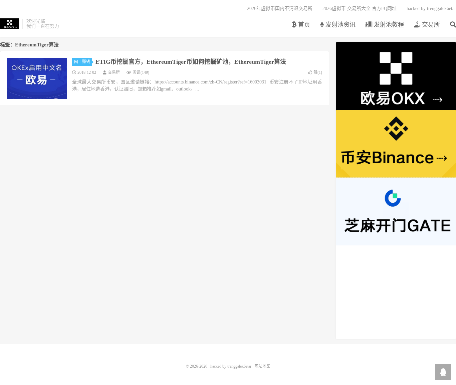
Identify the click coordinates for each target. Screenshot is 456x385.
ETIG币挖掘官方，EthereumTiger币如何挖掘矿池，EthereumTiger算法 (190, 61)
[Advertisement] (396, 292)
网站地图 (262, 366)
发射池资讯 (340, 24)
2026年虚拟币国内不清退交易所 (279, 8)
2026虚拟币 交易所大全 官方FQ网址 (359, 8)
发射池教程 (388, 24)
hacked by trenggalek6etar (9, 23)
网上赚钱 (82, 61)
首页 (303, 24)
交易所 (430, 24)
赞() (317, 72)
